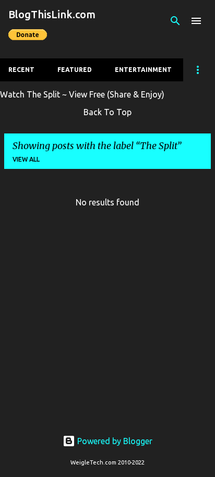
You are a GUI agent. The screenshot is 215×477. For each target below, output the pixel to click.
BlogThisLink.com (51, 14)
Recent (21, 69)
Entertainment (143, 69)
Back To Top (107, 112)
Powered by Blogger (113, 441)
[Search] (175, 20)
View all (26, 159)
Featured (74, 69)
